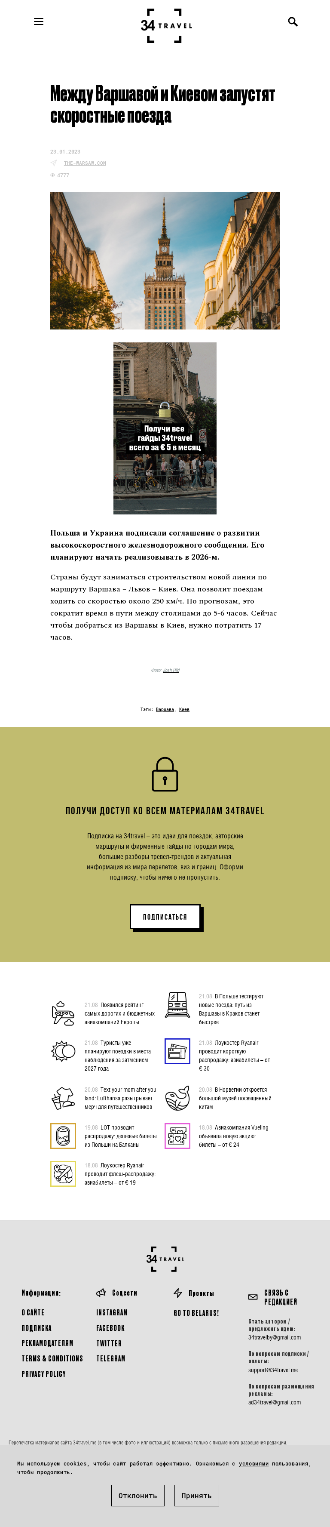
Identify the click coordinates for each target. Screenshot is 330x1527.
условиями (254, 1463)
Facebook (110, 1328)
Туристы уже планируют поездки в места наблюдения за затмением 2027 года (118, 1055)
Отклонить (138, 1495)
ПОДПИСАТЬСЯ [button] (165, 917)
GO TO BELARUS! (196, 1313)
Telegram (110, 1358)
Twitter (109, 1343)
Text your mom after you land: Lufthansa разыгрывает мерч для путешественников (120, 1098)
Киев (184, 709)
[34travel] (166, 26)
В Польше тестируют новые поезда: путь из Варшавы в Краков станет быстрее (231, 1008)
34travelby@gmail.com (274, 1337)
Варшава (165, 709)
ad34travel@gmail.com (274, 1402)
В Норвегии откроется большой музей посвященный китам (235, 1098)
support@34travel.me (273, 1370)
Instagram (112, 1312)
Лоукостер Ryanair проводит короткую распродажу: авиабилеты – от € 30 (234, 1055)
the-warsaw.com (85, 163)
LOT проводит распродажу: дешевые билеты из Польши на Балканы (121, 1136)
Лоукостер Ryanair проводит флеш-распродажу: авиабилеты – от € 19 (120, 1173)
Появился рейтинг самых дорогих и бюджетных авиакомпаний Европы (120, 1013)
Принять (197, 1495)
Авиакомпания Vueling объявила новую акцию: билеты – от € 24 (234, 1136)
